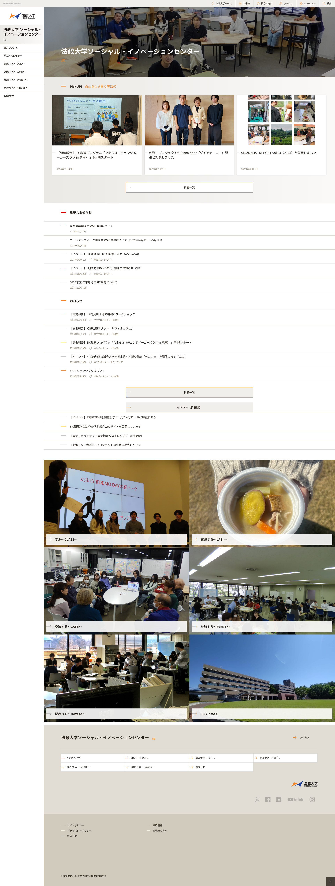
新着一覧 (189, 187)
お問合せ (8, 95)
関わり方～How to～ (15, 87)
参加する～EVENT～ (15, 79)
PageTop (330, 881)
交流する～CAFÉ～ (14, 71)
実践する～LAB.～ (14, 63)
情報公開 (72, 836)
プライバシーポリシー (79, 830)
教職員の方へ (160, 830)
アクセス (305, 737)
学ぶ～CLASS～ (12, 55)
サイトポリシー (75, 825)
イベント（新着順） (189, 407)
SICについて (10, 47)
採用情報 (157, 825)
